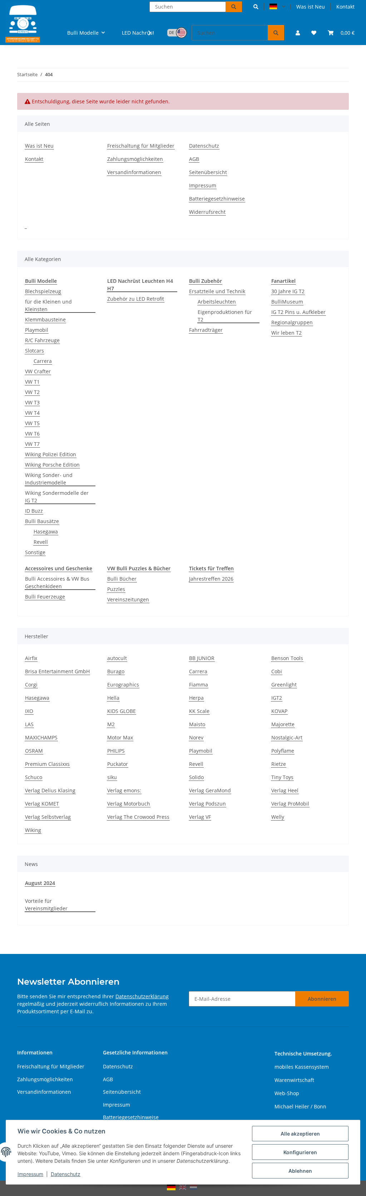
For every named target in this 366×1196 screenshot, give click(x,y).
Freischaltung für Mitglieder (140, 145)
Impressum (30, 1174)
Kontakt (345, 6)
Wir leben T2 (286, 332)
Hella (113, 697)
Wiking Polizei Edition (50, 454)
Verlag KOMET (42, 803)
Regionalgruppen (292, 322)
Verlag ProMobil (290, 803)
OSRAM (34, 750)
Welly (277, 816)
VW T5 (32, 423)
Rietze (278, 764)
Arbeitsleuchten (217, 301)
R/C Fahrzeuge (42, 340)
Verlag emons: (124, 790)
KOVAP (279, 711)
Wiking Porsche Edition (52, 464)
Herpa (196, 697)
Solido (196, 777)
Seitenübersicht (208, 172)
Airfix (31, 658)
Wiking (33, 830)
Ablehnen (300, 1171)
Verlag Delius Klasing (50, 790)
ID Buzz (34, 510)
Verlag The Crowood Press (138, 816)
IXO (29, 711)
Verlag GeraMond (210, 790)
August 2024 (40, 883)
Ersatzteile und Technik (217, 291)
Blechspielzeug (43, 291)
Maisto (197, 724)
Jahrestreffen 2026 (211, 578)
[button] (256, 6)
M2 (111, 724)
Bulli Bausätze (42, 521)
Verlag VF (200, 816)
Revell (41, 541)
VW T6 (32, 433)
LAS (29, 724)
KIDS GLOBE (121, 711)
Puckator (117, 764)
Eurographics (123, 684)
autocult (117, 658)
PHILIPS (116, 750)
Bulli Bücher (122, 578)
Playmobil (36, 329)
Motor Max (120, 737)
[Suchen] (234, 6)
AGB (194, 159)
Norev (196, 737)
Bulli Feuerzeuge (45, 596)
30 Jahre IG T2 (288, 291)
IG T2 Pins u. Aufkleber (298, 312)
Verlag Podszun (207, 803)
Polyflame (282, 750)
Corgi (31, 684)
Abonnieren (322, 998)
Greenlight (284, 684)
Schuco (33, 777)
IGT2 (276, 697)
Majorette (283, 724)
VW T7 (32, 443)
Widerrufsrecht (207, 211)
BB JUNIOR (201, 658)
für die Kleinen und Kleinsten (48, 305)
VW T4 (32, 412)
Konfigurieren (300, 1152)
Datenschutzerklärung (142, 996)
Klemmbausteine (45, 319)
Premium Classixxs (47, 764)
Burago (115, 671)
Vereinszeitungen (128, 599)
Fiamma (198, 684)
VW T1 (32, 381)
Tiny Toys (282, 777)
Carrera (43, 361)
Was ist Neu (310, 6)
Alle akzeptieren (300, 1134)
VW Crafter (38, 371)
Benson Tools (287, 658)
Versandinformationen (134, 172)
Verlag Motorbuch (128, 803)
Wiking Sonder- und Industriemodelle (49, 479)
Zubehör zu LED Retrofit (135, 298)
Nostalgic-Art (286, 737)
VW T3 (32, 402)
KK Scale (199, 711)
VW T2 (32, 392)
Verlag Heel (284, 790)
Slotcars (34, 350)
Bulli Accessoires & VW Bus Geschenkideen (57, 582)
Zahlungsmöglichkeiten (135, 159)
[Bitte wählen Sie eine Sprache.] (277, 6)
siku (112, 777)
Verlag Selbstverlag (48, 816)
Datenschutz (65, 1174)
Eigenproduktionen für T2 (225, 316)
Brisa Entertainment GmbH (57, 671)
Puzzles (116, 589)
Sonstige (35, 552)
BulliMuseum (287, 301)
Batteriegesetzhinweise (217, 198)
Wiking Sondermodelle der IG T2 (57, 496)
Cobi (276, 671)
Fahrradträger (206, 329)
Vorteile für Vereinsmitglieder (46, 904)
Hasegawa (46, 531)
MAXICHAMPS (41, 737)
